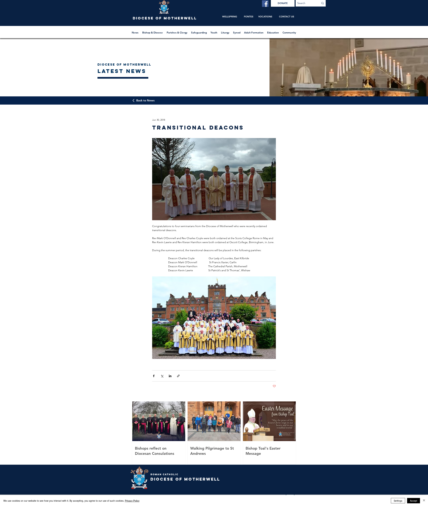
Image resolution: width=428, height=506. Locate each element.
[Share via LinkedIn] (170, 375)
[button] (153, 31)
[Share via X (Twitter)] (162, 375)
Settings (398, 500)
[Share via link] (178, 375)
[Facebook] (265, 3)
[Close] (424, 500)
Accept (413, 500)
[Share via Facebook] (153, 375)
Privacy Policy (132, 500)
